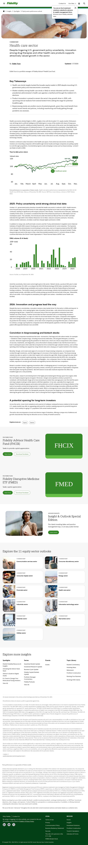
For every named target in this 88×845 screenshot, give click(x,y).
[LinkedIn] (4, 824)
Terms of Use (49, 820)
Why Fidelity (6, 816)
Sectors (32, 422)
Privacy (47, 822)
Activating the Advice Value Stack (11, 670)
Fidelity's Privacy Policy (26, 821)
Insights (9, 11)
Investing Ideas (71, 667)
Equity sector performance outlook (32, 11)
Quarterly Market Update (32, 664)
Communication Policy (52, 825)
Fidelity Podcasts (29, 682)
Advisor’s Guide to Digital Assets (11, 675)
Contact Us (62, 3)
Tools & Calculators (73, 831)
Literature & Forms (72, 834)
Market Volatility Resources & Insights (12, 665)
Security (47, 831)
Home (69, 820)
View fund (8, 454)
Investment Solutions (73, 825)
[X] (13, 824)
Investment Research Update (33, 667)
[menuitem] (4, 3)
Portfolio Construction (74, 673)
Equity (25, 422)
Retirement (70, 670)
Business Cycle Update (31, 669)
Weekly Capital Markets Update (31, 673)
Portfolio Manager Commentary (30, 678)
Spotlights (17, 11)
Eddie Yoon (16, 64)
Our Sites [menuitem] (71, 3)
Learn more (53, 532)
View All (5, 683)
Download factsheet (22, 454)
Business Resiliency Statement (54, 828)
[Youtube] (8, 824)
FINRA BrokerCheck (51, 839)
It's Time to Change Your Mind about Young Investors (11, 679)
